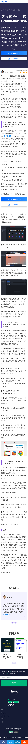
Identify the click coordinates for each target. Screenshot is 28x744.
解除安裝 (7, 728)
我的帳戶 (20, 728)
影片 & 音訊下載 (13, 10)
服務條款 (16, 728)
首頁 (2, 10)
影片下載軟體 (7, 136)
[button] (15, 623)
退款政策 (12, 728)
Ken (6, 71)
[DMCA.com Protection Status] (16, 732)
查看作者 (6, 614)
